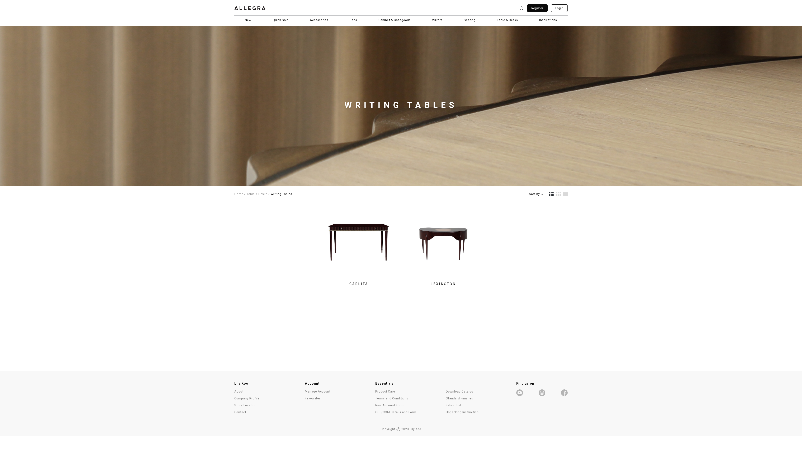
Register (537, 8)
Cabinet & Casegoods (394, 20)
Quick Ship (281, 20)
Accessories (319, 20)
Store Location (245, 405)
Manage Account (317, 391)
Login (559, 8)
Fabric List (453, 405)
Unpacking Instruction (462, 412)
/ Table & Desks (256, 194)
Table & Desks (507, 20)
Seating (470, 20)
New (248, 20)
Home (238, 194)
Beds (353, 20)
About (239, 391)
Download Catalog (459, 391)
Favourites (313, 398)
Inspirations (548, 20)
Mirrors (437, 20)
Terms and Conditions (391, 398)
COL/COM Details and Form (395, 412)
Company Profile (247, 398)
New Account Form (389, 405)
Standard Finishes (459, 398)
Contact (240, 412)
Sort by (535, 194)
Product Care (385, 391)
